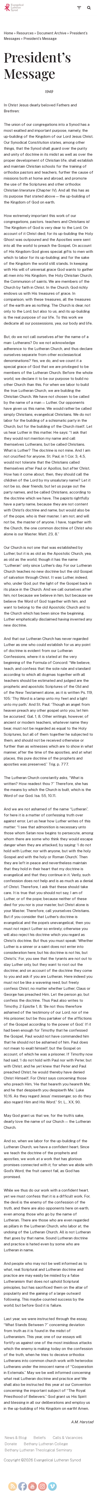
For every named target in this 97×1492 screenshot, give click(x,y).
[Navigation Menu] (79, 8)
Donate (11, 1444)
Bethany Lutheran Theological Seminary (38, 1450)
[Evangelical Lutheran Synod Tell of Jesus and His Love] (14, 7)
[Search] (89, 7)
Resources (25, 33)
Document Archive (51, 33)
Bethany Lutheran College (46, 1444)
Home (8, 33)
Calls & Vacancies (68, 1437)
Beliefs (40, 1437)
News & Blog (16, 1437)
